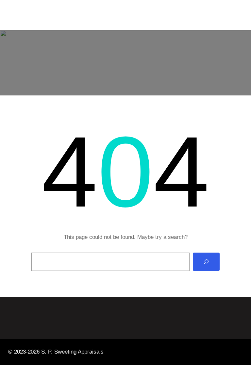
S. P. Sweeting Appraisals (62, 15)
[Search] (206, 262)
